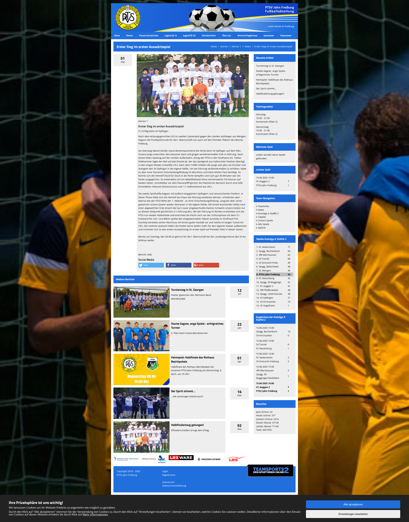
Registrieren (168, 474)
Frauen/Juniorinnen (148, 35)
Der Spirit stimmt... (183, 391)
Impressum (168, 482)
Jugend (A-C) (171, 35)
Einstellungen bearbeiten (353, 514)
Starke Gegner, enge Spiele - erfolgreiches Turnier (197, 325)
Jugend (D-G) (189, 35)
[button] (151, 265)
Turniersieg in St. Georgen (187, 290)
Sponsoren (269, 35)
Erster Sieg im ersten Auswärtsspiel (273, 46)
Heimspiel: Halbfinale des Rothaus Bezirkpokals (192, 359)
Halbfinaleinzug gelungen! (187, 425)
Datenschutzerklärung (174, 485)
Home (117, 35)
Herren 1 (236, 46)
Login (165, 471)
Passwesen (285, 35)
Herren (129, 35)
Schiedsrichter (209, 35)
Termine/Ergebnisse (247, 35)
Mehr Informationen (95, 514)
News (248, 46)
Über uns (226, 35)
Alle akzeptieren (353, 504)
